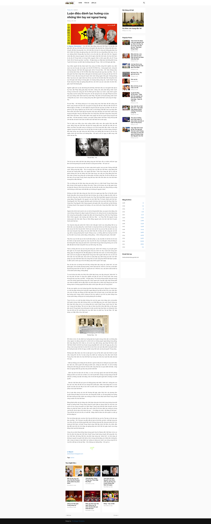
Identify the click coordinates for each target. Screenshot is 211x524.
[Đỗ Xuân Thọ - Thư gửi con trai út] (126, 74)
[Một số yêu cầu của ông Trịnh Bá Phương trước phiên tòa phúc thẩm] (74, 471)
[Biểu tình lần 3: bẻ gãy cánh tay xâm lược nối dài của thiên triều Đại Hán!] (126, 55)
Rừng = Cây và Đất (109, 503)
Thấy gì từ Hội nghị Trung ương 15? (72, 504)
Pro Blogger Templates (78, 521)
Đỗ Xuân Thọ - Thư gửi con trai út (136, 73)
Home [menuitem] (80, 2)
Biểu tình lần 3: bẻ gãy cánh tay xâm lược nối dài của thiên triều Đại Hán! (137, 56)
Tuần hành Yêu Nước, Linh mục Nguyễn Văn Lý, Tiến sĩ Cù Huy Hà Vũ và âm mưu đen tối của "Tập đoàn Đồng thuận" (137, 45)
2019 (133, 220)
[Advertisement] (133, 169)
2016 (133, 229)
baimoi (76, 10)
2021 (133, 214)
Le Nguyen (70, 452)
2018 (133, 223)
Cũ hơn (115, 515)
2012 (133, 241)
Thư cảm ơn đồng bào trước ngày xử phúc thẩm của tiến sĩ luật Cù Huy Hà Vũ (137, 120)
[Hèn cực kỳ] (126, 81)
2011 (133, 244)
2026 (133, 203)
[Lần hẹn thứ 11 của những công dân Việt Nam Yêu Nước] (126, 65)
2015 (133, 232)
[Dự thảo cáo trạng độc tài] (133, 20)
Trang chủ (70, 10)
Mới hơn (69, 515)
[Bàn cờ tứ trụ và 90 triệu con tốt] (126, 87)
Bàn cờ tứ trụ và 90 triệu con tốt (136, 86)
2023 (133, 209)
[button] (144, 2)
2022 (133, 211)
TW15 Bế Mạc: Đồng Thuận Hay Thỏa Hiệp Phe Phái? (91, 480)
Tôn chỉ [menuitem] (86, 2)
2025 (133, 206)
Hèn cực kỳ (134, 79)
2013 (133, 238)
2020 (133, 217)
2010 (133, 247)
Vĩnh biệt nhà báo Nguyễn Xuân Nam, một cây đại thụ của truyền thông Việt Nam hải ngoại (109, 482)
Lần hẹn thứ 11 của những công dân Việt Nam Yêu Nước (137, 65)
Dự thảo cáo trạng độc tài (132, 28)
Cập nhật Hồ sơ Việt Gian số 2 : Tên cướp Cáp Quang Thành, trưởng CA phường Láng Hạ (137, 109)
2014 (133, 235)
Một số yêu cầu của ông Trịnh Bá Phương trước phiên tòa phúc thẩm (73, 481)
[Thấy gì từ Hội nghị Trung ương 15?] (74, 496)
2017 (133, 226)
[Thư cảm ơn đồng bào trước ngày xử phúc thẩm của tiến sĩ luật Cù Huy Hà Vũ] (126, 119)
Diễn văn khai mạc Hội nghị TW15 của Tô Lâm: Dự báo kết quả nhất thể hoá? (92, 506)
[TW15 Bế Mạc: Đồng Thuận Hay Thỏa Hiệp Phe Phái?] (92, 471)
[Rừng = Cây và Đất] (110, 496)
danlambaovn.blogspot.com (75, 454)
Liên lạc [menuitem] (93, 2)
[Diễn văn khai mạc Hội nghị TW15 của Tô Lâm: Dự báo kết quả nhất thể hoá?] (92, 496)
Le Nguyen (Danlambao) (74, 46)
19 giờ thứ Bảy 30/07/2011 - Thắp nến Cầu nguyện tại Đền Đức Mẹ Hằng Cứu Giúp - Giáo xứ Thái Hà (136, 97)
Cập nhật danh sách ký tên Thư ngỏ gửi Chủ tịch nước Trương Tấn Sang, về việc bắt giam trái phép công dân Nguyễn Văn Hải (137, 132)
